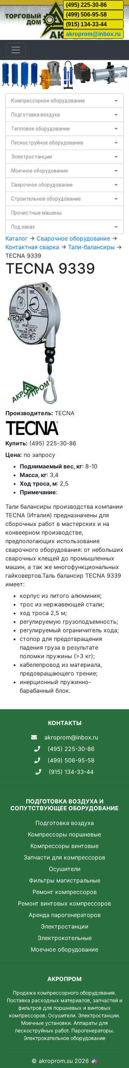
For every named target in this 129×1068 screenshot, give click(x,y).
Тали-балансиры (91, 247)
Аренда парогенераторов (65, 914)
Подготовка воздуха (35, 115)
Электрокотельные (65, 937)
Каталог (16, 238)
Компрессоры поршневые (64, 834)
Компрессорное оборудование (48, 101)
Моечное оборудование (39, 171)
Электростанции (31, 157)
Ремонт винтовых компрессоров (64, 903)
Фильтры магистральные (64, 880)
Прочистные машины (36, 213)
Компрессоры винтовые (64, 845)
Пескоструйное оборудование (47, 143)
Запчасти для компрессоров (64, 857)
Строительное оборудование (46, 199)
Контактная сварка (32, 247)
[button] (9, 75)
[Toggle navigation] (16, 50)
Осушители (65, 868)
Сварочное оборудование (42, 185)
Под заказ (23, 227)
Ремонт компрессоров (65, 891)
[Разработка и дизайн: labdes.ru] (94, 1060)
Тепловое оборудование (40, 129)
